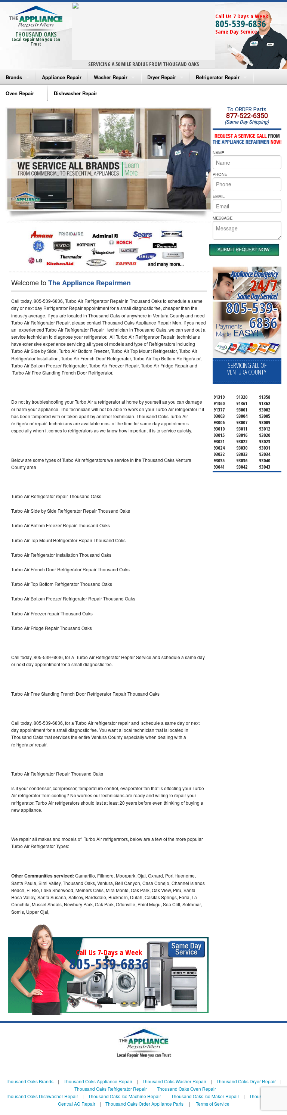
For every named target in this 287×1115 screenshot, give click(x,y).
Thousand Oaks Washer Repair (174, 1081)
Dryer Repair (161, 77)
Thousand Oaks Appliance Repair (98, 1081)
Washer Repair (110, 77)
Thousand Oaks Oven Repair (186, 1089)
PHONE (220, 174)
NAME (218, 152)
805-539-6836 (240, 23)
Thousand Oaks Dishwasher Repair (42, 1096)
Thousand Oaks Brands (29, 1081)
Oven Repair (20, 93)
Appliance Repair (61, 77)
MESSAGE (222, 218)
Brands (14, 77)
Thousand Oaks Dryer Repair (246, 1081)
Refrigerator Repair (218, 77)
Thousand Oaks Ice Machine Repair (124, 1096)
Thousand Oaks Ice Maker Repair (205, 1096)
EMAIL (219, 196)
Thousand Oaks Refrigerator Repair (110, 1089)
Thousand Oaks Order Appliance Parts (144, 1103)
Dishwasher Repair (75, 93)
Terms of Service (212, 1103)
